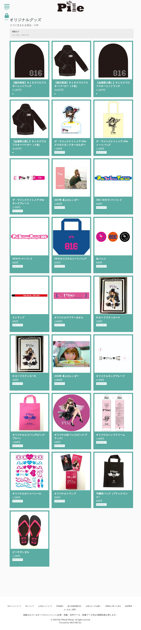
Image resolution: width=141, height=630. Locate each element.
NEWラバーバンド (22, 258)
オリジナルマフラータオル (68, 317)
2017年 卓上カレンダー (66, 200)
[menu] (7, 6)
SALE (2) (25, 35)
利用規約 (59, 606)
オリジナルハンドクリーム (110, 435)
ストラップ (18, 317)
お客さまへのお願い (93, 606)
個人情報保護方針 (74, 606)
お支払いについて (45, 606)
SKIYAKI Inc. (76, 622)
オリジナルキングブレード (110, 376)
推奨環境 (128, 606)
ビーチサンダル (20, 552)
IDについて (29, 606)
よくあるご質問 (70, 609)
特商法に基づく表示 (113, 606)
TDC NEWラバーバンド (109, 200)
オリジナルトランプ (65, 493)
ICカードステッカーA (108, 317)
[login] (7, 15)
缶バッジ (101, 258)
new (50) (15, 35)
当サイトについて (14, 606)
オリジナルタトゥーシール (26, 493)
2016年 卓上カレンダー (66, 376)
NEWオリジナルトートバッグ (70, 258)
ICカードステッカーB (24, 376)
